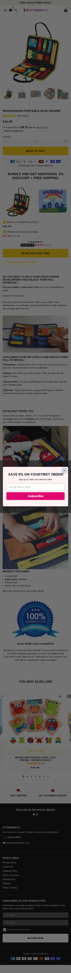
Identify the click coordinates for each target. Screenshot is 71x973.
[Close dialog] (64, 470)
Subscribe (35, 496)
